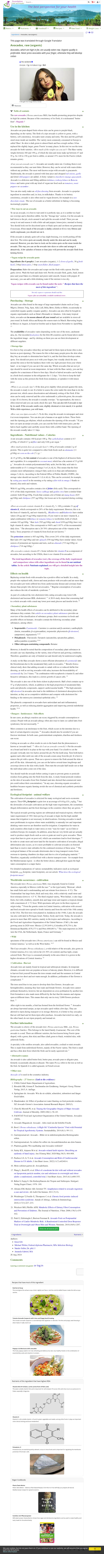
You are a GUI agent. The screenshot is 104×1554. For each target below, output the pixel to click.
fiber (35, 441)
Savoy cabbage (42, 491)
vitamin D (62, 550)
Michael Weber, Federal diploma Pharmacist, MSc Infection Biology (44, 1245)
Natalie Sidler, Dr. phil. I (25, 1248)
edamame (69, 449)
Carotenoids (31, 628)
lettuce (52, 180)
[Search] (88, 2)
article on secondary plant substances (51, 613)
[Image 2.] (49, 92)
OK (95, 1549)
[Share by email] (92, 32)
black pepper (54, 264)
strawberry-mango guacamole (68, 176)
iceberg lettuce (61, 180)
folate (50, 488)
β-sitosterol (73, 631)
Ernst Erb (19, 1241)
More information (10, 1551)
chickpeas (27, 498)
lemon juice (26, 264)
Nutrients (77, 1234)
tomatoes (69, 183)
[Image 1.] (45, 92)
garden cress (58, 491)
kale (36, 522)
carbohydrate (57, 438)
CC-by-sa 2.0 (24, 102)
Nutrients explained (39, 565)
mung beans (69, 494)
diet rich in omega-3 (62, 480)
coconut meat (46, 461)
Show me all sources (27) (49, 1229)
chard (57, 522)
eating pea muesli (20, 480)
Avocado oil (15, 1074)
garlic (78, 173)
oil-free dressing (42, 191)
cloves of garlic (66, 261)
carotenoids (72, 660)
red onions (70, 173)
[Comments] (86, 32)
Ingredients (15, 34)
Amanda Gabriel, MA (24, 1251)
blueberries (67, 512)
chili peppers (24, 176)
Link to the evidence (45, 1079)
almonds (58, 542)
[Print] (89, 32)
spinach (42, 539)
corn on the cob (27, 453)
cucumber (24, 186)
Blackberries (53, 512)
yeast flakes (43, 264)
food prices (35, 334)
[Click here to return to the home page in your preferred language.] (7, 8)
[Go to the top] (83, 111)
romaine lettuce (45, 518)
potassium (18, 536)
